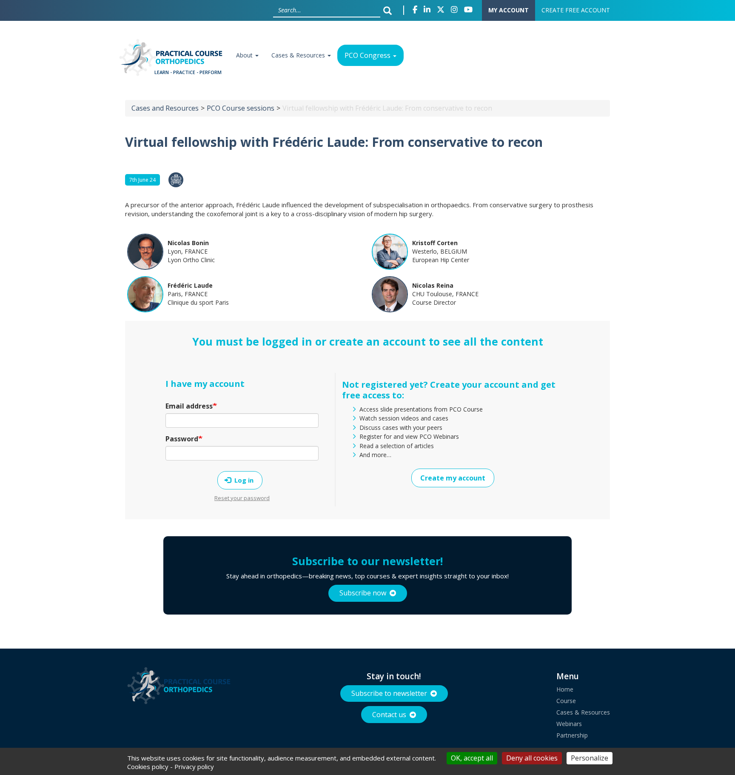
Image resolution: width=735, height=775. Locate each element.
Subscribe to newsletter (389, 693)
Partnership (572, 735)
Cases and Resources (165, 108)
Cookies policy (147, 766)
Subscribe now (362, 593)
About (245, 55)
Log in (243, 480)
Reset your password (242, 498)
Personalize (589, 758)
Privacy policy (194, 766)
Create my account (452, 478)
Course (566, 701)
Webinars (569, 724)
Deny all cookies (532, 758)
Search (389, 10)
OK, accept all (472, 758)
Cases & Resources (299, 55)
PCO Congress (368, 55)
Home (564, 689)
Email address (189, 406)
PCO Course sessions (240, 108)
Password (181, 438)
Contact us (389, 714)
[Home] (173, 60)
